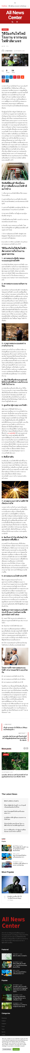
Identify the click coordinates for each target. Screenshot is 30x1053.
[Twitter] (7, 77)
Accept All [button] (16, 1049)
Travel (3, 1035)
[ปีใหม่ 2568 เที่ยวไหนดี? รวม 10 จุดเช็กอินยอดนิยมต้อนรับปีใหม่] (7, 848)
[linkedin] (11, 77)
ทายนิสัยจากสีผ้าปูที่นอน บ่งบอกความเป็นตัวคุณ (15, 818)
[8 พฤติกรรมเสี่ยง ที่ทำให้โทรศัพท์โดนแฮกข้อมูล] (15, 884)
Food (3, 1026)
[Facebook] (3, 77)
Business (5, 29)
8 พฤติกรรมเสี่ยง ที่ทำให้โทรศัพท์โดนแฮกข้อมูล (15, 897)
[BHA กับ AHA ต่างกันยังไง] (7, 956)
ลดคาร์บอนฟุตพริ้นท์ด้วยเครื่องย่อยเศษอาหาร (14, 812)
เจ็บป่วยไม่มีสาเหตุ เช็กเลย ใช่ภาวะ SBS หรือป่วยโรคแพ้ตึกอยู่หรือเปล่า (14, 824)
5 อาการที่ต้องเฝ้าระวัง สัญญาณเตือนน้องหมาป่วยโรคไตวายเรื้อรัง (15, 830)
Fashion (4, 1024)
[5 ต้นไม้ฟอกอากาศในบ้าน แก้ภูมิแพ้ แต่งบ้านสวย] (7, 1006)
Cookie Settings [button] (7, 1049)
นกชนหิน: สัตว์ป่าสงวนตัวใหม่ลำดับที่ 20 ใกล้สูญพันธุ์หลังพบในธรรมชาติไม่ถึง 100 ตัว (20, 989)
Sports (3, 1032)
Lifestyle (6, 754)
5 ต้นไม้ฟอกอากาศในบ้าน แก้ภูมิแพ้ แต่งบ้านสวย (20, 1005)
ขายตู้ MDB (11, 433)
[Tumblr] (7, 80)
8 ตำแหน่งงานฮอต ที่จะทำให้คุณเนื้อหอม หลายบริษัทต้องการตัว (14, 776)
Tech (3, 1029)
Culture (4, 1021)
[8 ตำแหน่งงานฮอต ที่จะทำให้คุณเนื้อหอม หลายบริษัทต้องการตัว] (15, 761)
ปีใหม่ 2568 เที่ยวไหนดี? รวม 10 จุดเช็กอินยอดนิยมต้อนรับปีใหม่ (15, 806)
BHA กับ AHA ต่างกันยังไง (11, 801)
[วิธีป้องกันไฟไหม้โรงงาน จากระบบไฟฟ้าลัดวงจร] (15, 60)
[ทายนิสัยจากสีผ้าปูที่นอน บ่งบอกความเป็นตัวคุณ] (7, 864)
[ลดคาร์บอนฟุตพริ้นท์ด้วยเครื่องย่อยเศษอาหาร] (7, 856)
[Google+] (18, 77)
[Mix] (3, 80)
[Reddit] (22, 77)
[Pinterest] (14, 77)
